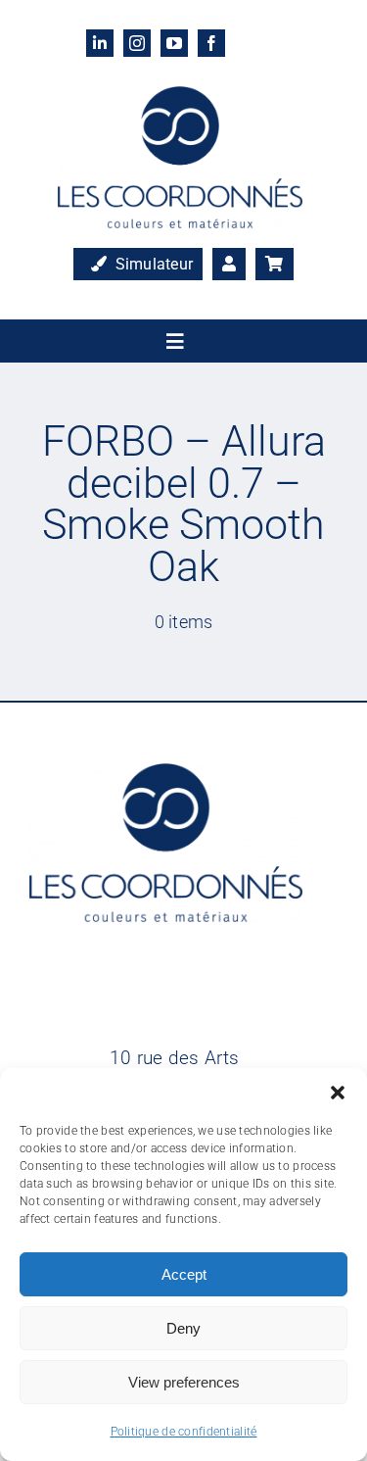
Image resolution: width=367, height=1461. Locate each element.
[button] (337, 1092)
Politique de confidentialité (184, 1431)
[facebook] (211, 43)
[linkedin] (100, 43)
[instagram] (137, 43)
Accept (183, 1274)
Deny (183, 1328)
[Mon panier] (274, 264)
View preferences (184, 1382)
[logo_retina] (180, 95)
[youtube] (174, 43)
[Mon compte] (229, 264)
